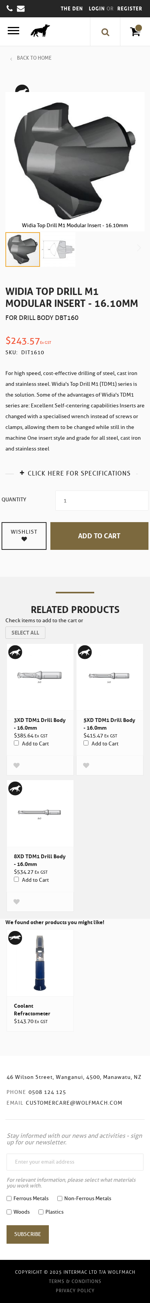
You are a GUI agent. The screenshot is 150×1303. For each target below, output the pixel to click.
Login (98, 9)
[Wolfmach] (38, 32)
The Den (72, 9)
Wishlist (24, 532)
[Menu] (13, 31)
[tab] (75, 472)
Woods (21, 1212)
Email (15, 1103)
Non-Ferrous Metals (87, 1198)
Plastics (54, 1212)
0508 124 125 (47, 1092)
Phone (16, 1092)
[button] (58, 249)
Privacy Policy (75, 1290)
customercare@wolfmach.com (74, 1103)
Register (129, 9)
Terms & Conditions (75, 1281)
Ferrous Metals (30, 1198)
